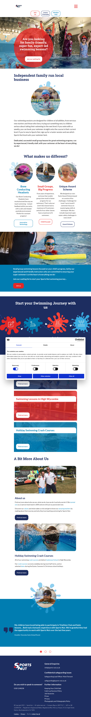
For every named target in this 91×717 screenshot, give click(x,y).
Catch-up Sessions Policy (53, 691)
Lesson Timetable (45, 13)
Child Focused (45, 222)
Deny (19, 376)
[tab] (41, 652)
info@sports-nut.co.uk (52, 668)
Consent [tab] (19, 345)
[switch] (35, 369)
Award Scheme (68, 224)
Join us (18, 286)
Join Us (35, 13)
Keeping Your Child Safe (53, 688)
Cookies (16, 714)
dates (23, 566)
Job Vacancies (49, 693)
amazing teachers (65, 509)
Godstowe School (52, 560)
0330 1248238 (19, 688)
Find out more (23, 384)
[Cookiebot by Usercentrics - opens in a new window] (76, 340)
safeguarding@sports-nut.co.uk (55, 681)
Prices (47, 696)
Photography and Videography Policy (57, 701)
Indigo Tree (35, 714)
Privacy (47, 699)
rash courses (23, 564)
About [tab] (72, 345)
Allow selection (45, 376)
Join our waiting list (33, 59)
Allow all (71, 376)
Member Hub (56, 13)
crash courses (33, 560)
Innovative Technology (23, 223)
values (26, 509)
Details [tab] (45, 345)
